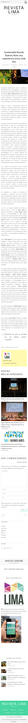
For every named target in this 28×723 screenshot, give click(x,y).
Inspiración (3, 530)
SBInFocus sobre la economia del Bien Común (12, 399)
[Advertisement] (14, 32)
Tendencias (3, 535)
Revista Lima (6, 64)
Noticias (21, 64)
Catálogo (3, 526)
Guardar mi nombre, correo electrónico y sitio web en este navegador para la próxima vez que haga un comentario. (14, 505)
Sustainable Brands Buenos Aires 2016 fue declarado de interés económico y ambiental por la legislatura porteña (13, 446)
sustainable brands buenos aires (11, 347)
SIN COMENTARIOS (14, 458)
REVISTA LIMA (14, 10)
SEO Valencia (19, 716)
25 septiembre (13, 64)
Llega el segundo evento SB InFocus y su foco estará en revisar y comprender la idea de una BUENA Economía (12, 425)
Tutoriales (3, 537)
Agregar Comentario (22, 462)
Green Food (3, 528)
